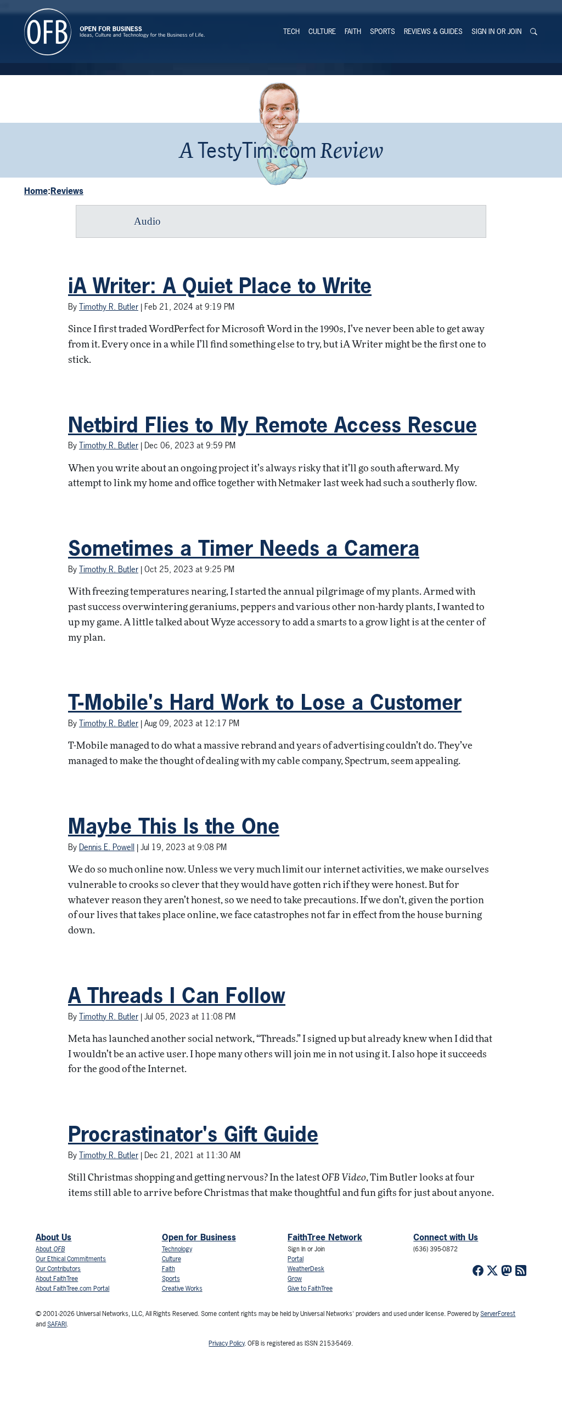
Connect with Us (445, 1237)
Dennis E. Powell (106, 847)
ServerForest (497, 1313)
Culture (322, 31)
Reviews (66, 191)
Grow (295, 1278)
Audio (147, 221)
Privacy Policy (226, 1343)
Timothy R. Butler (108, 306)
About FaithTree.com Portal (72, 1288)
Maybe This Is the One (173, 826)
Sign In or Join (496, 31)
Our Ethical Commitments (71, 1259)
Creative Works (182, 1288)
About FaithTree (57, 1278)
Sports (382, 31)
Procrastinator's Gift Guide (193, 1134)
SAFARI (56, 1324)
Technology (177, 1249)
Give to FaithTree (310, 1288)
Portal (296, 1259)
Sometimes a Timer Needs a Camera (243, 548)
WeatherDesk (306, 1268)
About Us (53, 1237)
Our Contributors (58, 1268)
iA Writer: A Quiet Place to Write (220, 285)
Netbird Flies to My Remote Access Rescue (272, 424)
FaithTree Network (325, 1237)
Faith (353, 31)
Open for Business (199, 1237)
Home (36, 191)
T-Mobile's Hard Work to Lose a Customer (265, 702)
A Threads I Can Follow (176, 995)
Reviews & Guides (433, 31)
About (50, 1249)
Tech (291, 31)
